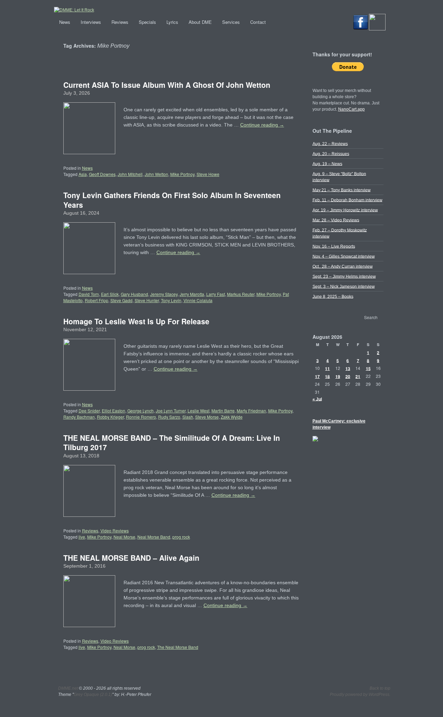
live (82, 537)
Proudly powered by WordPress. (360, 694)
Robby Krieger (110, 417)
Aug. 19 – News (327, 163)
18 (327, 376)
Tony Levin (171, 300)
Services (231, 22)
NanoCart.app (351, 109)
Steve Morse (207, 417)
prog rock (181, 537)
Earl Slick (110, 294)
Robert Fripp (96, 300)
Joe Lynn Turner (171, 410)
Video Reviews (114, 530)
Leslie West (198, 410)
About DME (200, 22)
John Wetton (156, 174)
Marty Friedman (251, 410)
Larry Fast (215, 294)
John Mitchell (130, 174)
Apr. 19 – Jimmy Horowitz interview (345, 209)
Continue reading (262, 125)
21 (357, 376)
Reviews (119, 22)
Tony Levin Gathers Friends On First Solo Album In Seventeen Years (172, 199)
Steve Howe (208, 174)
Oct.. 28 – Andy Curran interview (343, 266)
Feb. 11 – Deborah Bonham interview (347, 199)
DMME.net (68, 688)
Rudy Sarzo (169, 417)
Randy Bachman (79, 417)
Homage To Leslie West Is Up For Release (136, 321)
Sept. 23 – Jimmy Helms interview (344, 276)
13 (347, 368)
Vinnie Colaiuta (198, 300)
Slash (187, 417)
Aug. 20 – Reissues (331, 153)
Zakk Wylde (232, 417)
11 (327, 368)
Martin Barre (223, 410)
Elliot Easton (113, 410)
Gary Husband (134, 294)
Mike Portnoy (182, 174)
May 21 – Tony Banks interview (342, 189)
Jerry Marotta (192, 294)
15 (368, 368)
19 (337, 376)
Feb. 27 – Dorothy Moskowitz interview (340, 233)
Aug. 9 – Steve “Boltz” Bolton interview (339, 176)
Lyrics (172, 22)
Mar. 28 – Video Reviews (336, 219)
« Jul (317, 399)
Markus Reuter (240, 294)
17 (317, 376)
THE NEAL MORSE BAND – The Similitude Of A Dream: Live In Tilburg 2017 (171, 442)
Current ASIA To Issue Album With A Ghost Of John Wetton (166, 85)
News (64, 22)
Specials (147, 22)
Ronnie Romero (141, 417)
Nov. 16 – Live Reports (334, 246)
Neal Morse (124, 537)
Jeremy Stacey (164, 294)
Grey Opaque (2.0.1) (93, 694)
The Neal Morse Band (177, 647)
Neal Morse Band (153, 537)
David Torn (89, 294)
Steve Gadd (121, 300)
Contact (258, 22)
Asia (83, 174)
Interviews (91, 22)
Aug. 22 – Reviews (330, 143)
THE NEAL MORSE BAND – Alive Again (131, 557)
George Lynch (140, 410)
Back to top (380, 688)
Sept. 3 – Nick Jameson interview (344, 286)
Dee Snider (89, 410)
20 (347, 376)
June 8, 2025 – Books (333, 296)
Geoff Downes (102, 174)
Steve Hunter (147, 300)
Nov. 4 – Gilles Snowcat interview (344, 256)
